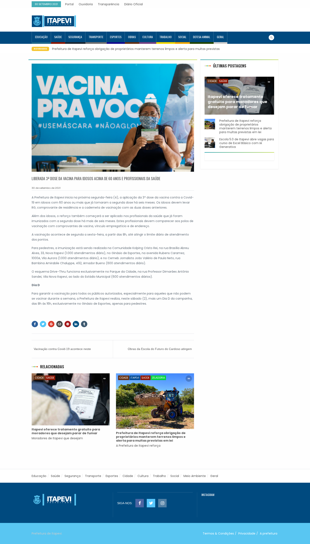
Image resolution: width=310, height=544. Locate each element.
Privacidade (246, 533)
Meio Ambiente (194, 476)
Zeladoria (158, 377)
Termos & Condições (218, 533)
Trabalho (165, 37)
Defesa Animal (201, 37)
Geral (220, 37)
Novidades (40, 48)
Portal (69, 4)
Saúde (58, 37)
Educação (41, 37)
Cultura (147, 37)
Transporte (96, 37)
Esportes (115, 37)
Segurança (75, 37)
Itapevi (135, 377)
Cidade (39, 377)
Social (182, 37)
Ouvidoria (86, 4)
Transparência (108, 4)
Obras (132, 37)
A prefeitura (268, 533)
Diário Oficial (133, 4)
